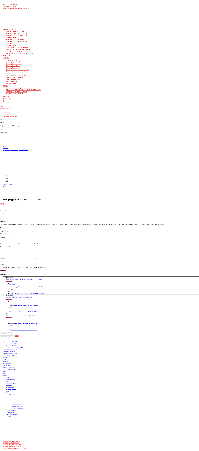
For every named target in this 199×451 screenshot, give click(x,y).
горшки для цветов (10, 379)
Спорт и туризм (10, 412)
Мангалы (5, 357)
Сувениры (8, 416)
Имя (1, 261)
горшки (8, 377)
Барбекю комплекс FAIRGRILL (10, 341)
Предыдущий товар (7, 173)
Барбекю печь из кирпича (9, 351)
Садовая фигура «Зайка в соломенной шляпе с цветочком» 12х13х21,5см (27, 287)
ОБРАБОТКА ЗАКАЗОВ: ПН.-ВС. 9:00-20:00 (16, 9)
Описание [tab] (5, 213)
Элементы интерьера (11, 383)
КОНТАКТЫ (6, 112)
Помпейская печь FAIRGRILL (10, 345)
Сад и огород (9, 393)
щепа (4, 373)
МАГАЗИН (6, 114)
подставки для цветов (11, 389)
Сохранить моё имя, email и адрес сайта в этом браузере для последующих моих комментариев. (24, 267)
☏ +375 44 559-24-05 (10, 4)
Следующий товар (7, 184)
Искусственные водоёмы (18, 404)
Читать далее (9, 281)
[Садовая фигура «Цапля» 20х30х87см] (7, 182)
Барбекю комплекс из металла (10, 349)
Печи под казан (6, 365)
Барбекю (5, 375)
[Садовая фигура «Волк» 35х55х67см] (7, 192)
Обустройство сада (13, 394)
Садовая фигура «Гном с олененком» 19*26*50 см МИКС (23, 305)
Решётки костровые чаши (9, 369)
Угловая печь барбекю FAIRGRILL (11, 343)
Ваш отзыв (3, 258)
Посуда (7, 391)
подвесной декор (10, 387)
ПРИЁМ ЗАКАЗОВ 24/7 (10, 6)
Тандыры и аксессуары (8, 367)
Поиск (16, 336)
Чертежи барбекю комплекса (9, 355)
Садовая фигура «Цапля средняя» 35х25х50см (15, 150)
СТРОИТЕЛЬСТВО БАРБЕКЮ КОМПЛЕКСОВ (14, 448)
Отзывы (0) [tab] (5, 217)
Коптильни (5, 361)
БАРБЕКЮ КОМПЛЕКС (10, 116)
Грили (4, 359)
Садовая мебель (13, 410)
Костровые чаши (7, 363)
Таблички (18, 402)
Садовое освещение (17, 406)
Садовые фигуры (18, 210)
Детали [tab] (4, 215)
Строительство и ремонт (12, 414)
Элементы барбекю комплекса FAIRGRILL (13, 347)
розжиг (5, 371)
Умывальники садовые (17, 408)
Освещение (9, 385)
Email (1, 264)
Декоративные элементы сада (22, 398)
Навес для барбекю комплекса (10, 353)
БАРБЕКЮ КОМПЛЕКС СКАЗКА (11, 443)
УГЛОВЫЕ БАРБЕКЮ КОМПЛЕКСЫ (12, 446)
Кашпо (7, 381)
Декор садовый (15, 396)
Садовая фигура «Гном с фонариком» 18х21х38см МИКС (23, 323)
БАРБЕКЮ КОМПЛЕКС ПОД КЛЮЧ (12, 444)
